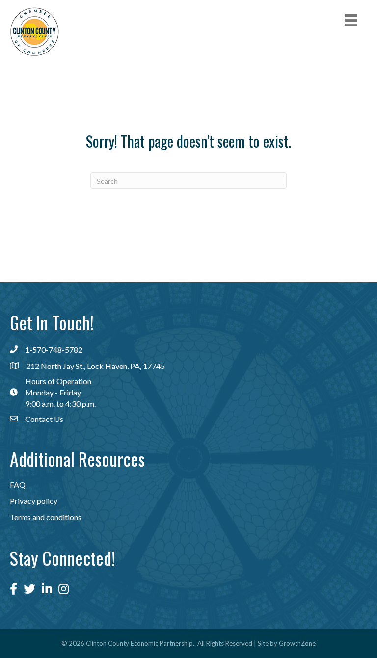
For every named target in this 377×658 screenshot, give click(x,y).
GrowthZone (297, 643)
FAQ (18, 484)
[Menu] (351, 20)
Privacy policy (33, 500)
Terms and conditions (45, 517)
